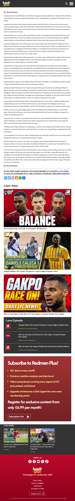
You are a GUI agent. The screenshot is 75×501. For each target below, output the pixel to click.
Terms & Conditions (37, 483)
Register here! (36, 494)
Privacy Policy (37, 480)
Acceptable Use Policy (37, 488)
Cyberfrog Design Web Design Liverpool (44, 498)
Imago (65, 498)
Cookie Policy (37, 486)
